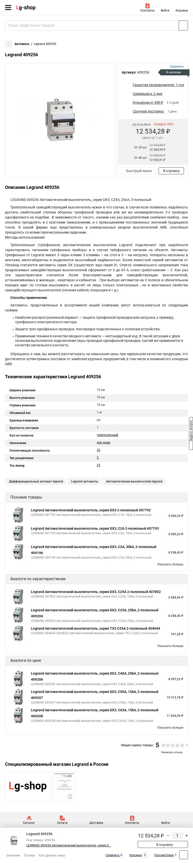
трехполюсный (107, 435)
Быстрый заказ (139, 171)
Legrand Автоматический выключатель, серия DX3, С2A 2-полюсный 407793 (95, 528)
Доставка (96, 823)
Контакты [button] (147, 10)
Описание (13, 855)
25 (98, 465)
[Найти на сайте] (183, 25)
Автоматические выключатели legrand (134, 481)
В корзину (171, 171)
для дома (103, 442)
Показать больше (170, 564)
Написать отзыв (171, 752)
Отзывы (29, 855)
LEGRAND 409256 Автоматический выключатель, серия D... (68, 845)
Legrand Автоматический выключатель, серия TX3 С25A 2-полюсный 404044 (95, 628)
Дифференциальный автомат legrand (36, 481)
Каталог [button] (29, 823)
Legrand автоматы (84, 481)
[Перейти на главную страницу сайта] (37, 8)
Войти (165, 10)
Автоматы (22, 44)
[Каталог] (8, 7)
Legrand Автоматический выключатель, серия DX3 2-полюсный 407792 (91, 510)
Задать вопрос (191, 431)
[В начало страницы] (183, 854)
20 (98, 450)
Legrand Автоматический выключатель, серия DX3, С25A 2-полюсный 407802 (96, 592)
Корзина (182, 10)
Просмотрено (164, 855)
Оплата (62, 823)
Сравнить (113, 855)
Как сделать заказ (52, 855)
